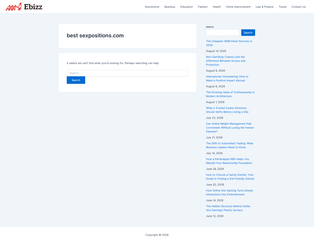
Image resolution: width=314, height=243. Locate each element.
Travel (282, 6)
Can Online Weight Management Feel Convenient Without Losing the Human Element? (230, 127)
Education (186, 6)
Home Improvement (238, 6)
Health (217, 6)
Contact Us (299, 6)
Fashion (203, 6)
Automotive (152, 6)
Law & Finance (265, 6)
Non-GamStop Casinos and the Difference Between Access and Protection (225, 60)
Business (170, 6)
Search (210, 26)
